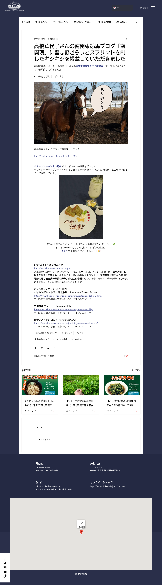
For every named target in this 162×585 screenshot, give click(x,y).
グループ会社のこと (61, 22)
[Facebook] (5, 559)
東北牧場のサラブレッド (83, 22)
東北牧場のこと (41, 22)
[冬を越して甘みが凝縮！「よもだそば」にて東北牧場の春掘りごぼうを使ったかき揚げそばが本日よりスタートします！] (40, 385)
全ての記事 (26, 22)
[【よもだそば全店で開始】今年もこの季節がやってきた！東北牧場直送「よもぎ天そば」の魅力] (122, 385)
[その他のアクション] (126, 39)
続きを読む (120, 22)
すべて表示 (136, 370)
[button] (148, 8)
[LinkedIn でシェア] (48, 348)
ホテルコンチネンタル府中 (46, 333)
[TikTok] (5, 576)
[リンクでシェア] (54, 348)
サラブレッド (66, 333)
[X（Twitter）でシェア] (41, 348)
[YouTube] (5, 572)
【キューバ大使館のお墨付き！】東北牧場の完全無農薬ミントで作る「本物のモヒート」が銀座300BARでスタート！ (81, 404)
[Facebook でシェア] (35, 348)
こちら (69, 489)
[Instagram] (5, 567)
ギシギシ (79, 333)
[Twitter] (5, 563)
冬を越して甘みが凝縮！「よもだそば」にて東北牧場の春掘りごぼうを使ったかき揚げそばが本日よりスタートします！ (39, 404)
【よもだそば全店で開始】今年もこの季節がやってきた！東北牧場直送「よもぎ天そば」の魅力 (121, 404)
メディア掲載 (61, 339)
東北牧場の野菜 (104, 22)
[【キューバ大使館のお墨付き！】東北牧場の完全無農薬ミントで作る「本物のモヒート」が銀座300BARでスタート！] (81, 385)
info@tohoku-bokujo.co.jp (48, 486)
